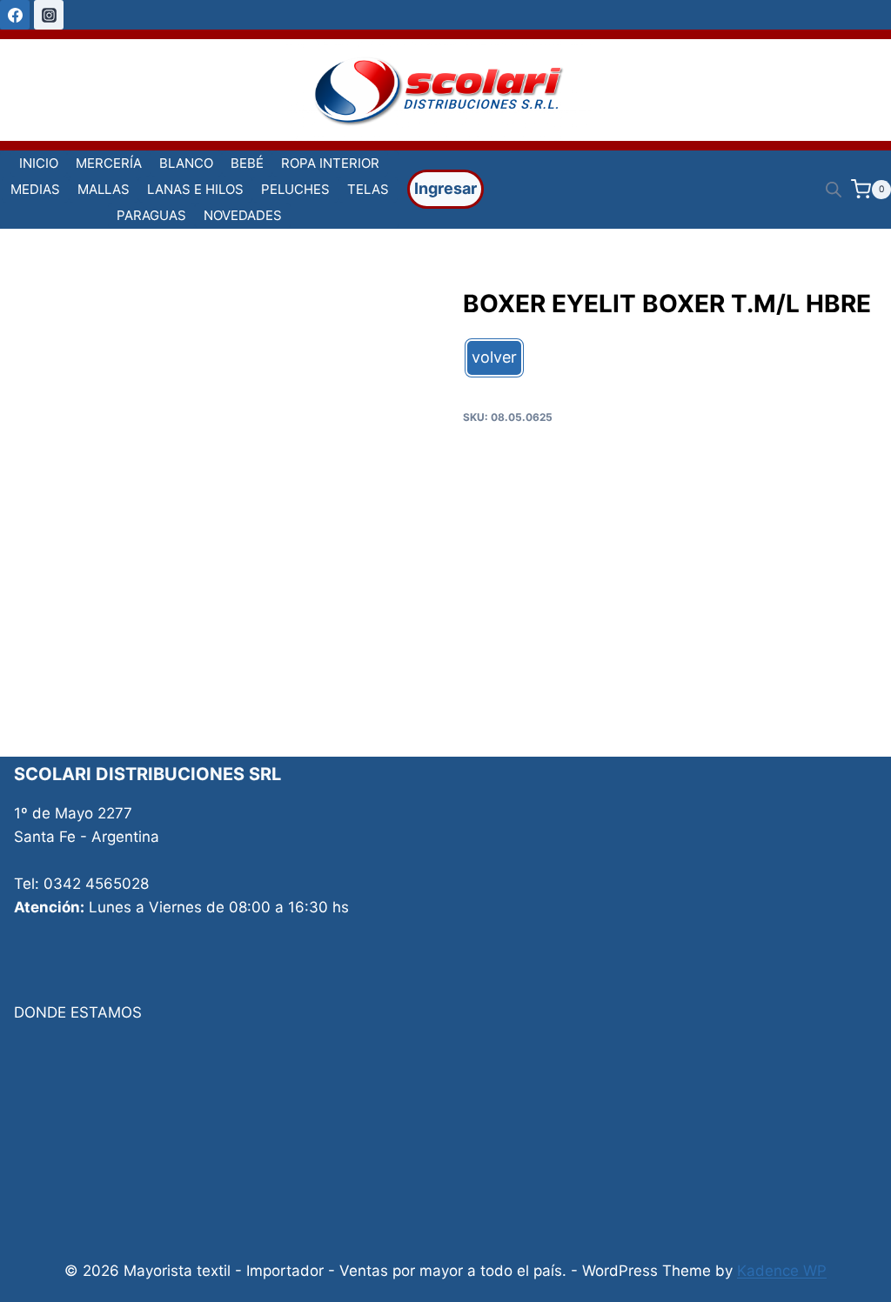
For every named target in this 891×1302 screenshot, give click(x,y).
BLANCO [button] (186, 163)
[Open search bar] (833, 189)
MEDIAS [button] (35, 189)
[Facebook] (15, 15)
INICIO (38, 163)
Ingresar (445, 188)
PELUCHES (295, 189)
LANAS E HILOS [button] (195, 189)
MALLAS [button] (103, 189)
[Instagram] (49, 15)
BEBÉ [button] (247, 163)
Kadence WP (782, 1270)
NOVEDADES (243, 215)
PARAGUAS (151, 215)
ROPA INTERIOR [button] (330, 163)
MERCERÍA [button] (109, 163)
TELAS (368, 189)
